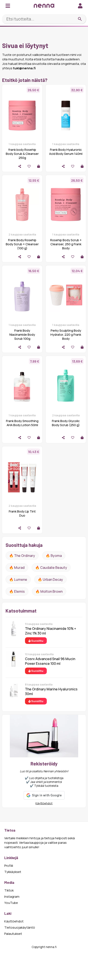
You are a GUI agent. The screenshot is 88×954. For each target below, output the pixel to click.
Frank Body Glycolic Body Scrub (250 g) (66, 423)
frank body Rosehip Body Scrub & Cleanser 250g (22, 154)
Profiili (8, 865)
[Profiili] (80, 5)
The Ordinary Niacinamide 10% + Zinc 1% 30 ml (50, 631)
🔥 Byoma (54, 555)
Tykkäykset (12, 872)
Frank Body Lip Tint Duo (22, 513)
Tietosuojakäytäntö (19, 927)
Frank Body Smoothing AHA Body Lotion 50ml (22, 423)
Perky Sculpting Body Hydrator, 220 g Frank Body (65, 334)
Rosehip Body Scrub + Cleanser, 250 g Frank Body (66, 244)
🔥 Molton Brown (49, 591)
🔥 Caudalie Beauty (51, 567)
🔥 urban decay (50, 579)
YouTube (11, 902)
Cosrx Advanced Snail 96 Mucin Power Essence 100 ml (50, 661)
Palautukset (13, 933)
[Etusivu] (44, 5)
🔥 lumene (18, 579)
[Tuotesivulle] (38, 166)
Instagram (11, 896)
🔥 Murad (17, 567)
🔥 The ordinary (22, 555)
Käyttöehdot (44, 803)
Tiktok (9, 890)
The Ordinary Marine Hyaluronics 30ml (51, 691)
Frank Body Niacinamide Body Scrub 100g (22, 334)
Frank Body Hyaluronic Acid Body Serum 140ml (65, 152)
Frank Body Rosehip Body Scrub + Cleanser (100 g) (22, 244)
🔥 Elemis (17, 591)
